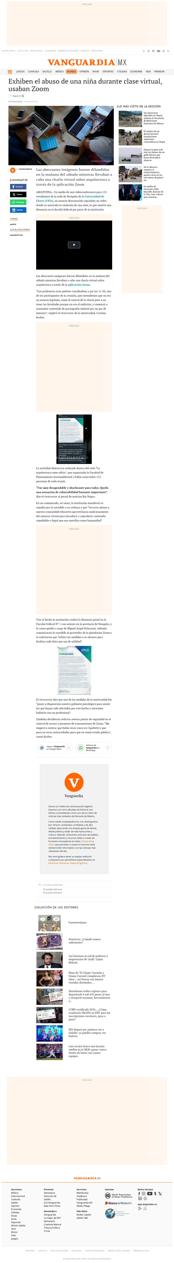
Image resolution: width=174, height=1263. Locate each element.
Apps (13, 224)
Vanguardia (25, 169)
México (59, 71)
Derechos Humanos (58, 863)
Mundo (71, 71)
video (51, 844)
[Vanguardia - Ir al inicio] (87, 61)
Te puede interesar (52, 889)
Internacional (15, 102)
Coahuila (33, 71)
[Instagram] (153, 51)
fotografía (87, 841)
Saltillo (47, 71)
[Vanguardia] (74, 782)
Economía (136, 71)
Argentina (17, 235)
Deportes (108, 71)
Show (95, 71)
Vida (148, 71)
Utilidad (122, 71)
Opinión (84, 71)
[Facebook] (143, 51)
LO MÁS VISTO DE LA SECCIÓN (139, 106)
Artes (84, 863)
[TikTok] (163, 51)
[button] (10, 72)
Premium (159, 71)
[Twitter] (148, 51)
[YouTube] (158, 51)
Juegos (21, 71)
